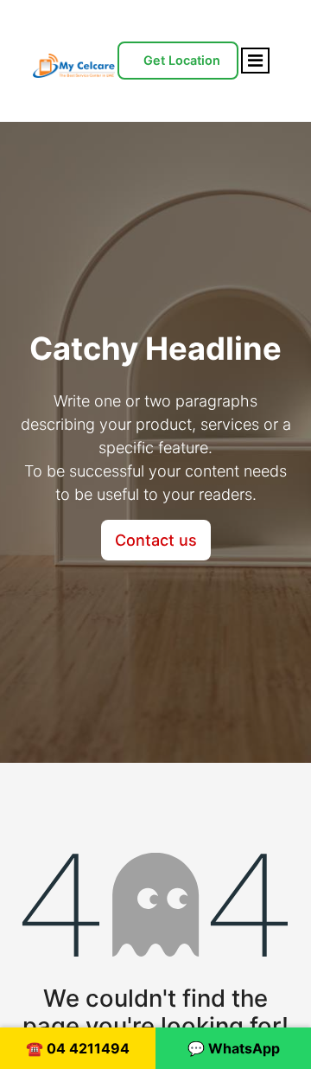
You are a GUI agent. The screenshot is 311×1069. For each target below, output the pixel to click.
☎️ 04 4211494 (78, 1048)
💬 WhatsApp (233, 1048)
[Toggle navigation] (255, 61)
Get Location (181, 60)
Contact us (156, 540)
